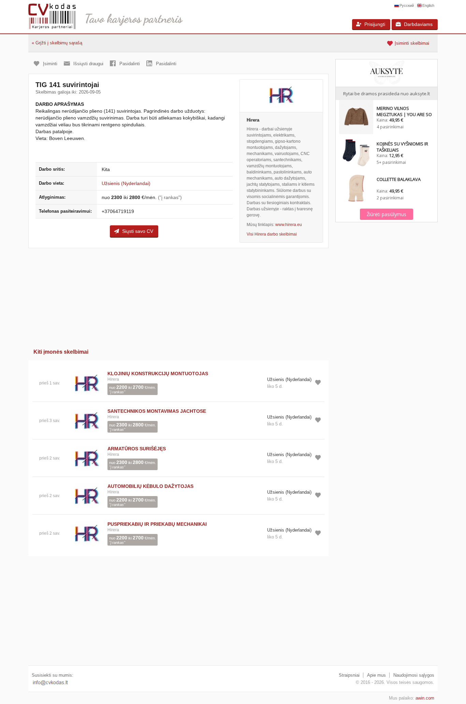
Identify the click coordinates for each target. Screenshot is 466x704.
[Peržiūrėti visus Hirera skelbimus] (87, 382)
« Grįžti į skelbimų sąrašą (57, 42)
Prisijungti (374, 24)
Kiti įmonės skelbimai (60, 352)
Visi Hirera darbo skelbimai (272, 234)
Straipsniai (349, 675)
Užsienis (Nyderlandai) (126, 183)
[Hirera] (281, 96)
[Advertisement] (178, 296)
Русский (406, 5)
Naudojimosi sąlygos (413, 675)
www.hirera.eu (288, 224)
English (428, 5)
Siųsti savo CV (137, 231)
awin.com (425, 698)
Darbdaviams (418, 24)
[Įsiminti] (318, 382)
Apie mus (376, 675)
